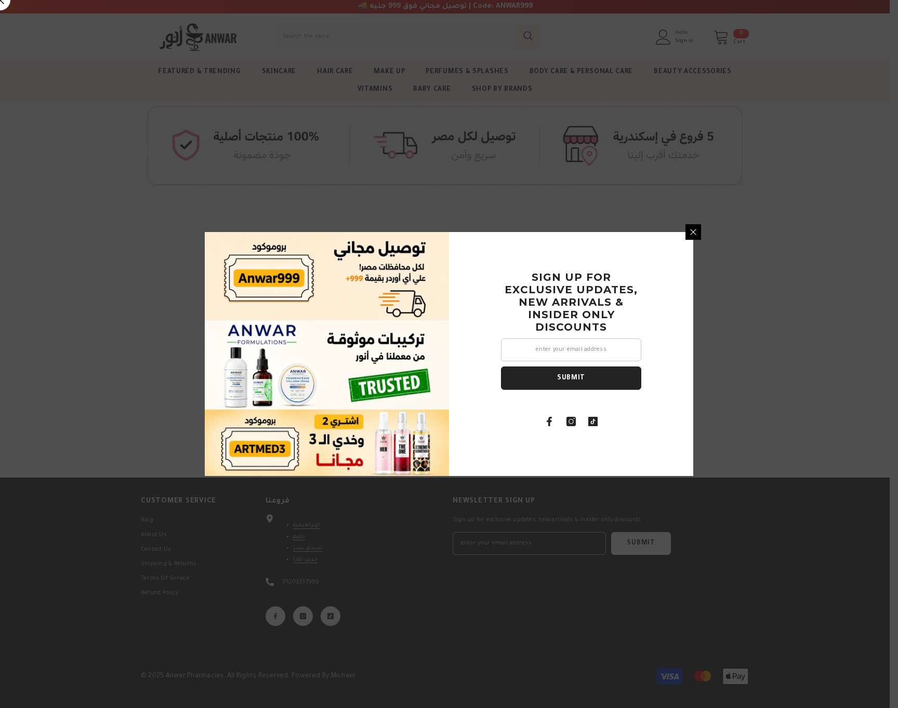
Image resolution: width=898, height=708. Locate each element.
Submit (571, 378)
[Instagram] (571, 421)
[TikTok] (593, 421)
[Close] (693, 232)
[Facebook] (549, 421)
